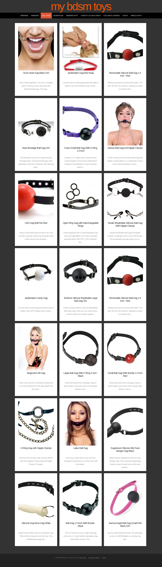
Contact (104, 557)
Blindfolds (58, 15)
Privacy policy (82, 557)
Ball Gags (46, 15)
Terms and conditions (94, 557)
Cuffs (125, 15)
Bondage (24, 15)
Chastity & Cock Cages (91, 15)
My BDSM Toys (81, 6)
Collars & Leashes (112, 15)
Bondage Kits (72, 15)
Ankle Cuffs (136, 15)
